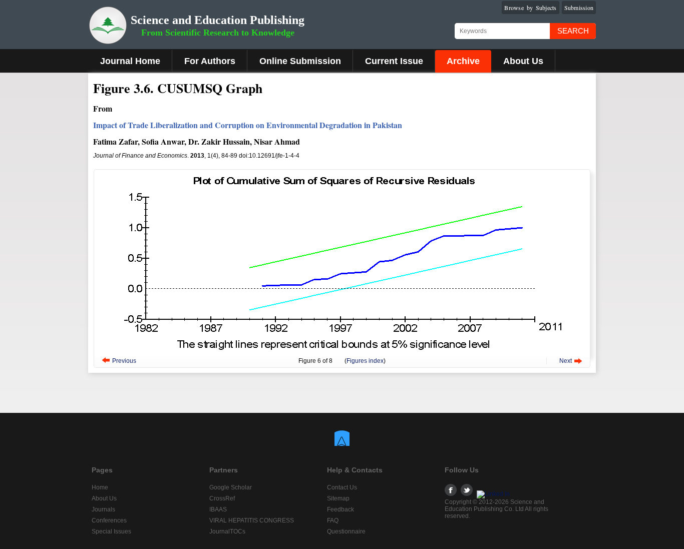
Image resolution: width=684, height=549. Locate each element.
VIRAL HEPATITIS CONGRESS (251, 520)
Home (100, 487)
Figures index (365, 360)
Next (565, 360)
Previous (124, 360)
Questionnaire (346, 531)
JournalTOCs (227, 531)
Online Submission (300, 61)
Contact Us (342, 487)
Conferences (109, 520)
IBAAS (218, 509)
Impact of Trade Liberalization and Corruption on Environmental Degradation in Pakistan (247, 125)
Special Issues (111, 531)
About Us (523, 61)
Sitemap (338, 498)
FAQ (332, 520)
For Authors (209, 61)
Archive (463, 61)
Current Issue (394, 61)
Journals (103, 509)
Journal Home (130, 61)
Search (573, 31)
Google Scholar (230, 487)
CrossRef (222, 498)
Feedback (340, 509)
